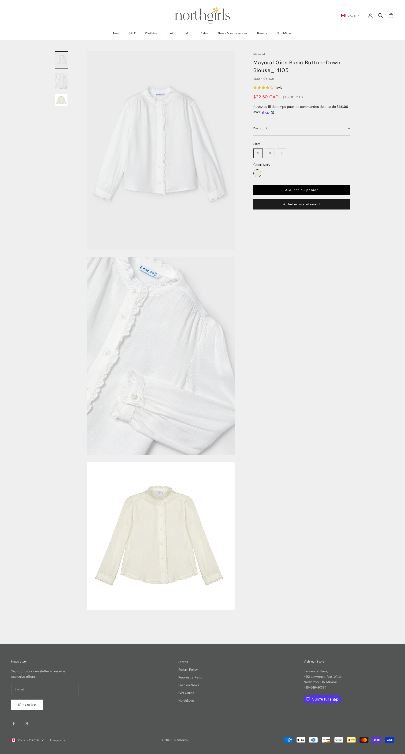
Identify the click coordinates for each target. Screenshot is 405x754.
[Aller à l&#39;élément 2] (61, 81)
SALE (132, 33)
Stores (183, 662)
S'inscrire (27, 705)
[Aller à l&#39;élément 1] (61, 60)
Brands (262, 33)
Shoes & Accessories (233, 33)
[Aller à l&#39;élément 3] (61, 100)
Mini (188, 33)
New (116, 33)
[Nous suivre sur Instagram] (25, 723)
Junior (171, 33)
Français (55, 740)
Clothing (151, 33)
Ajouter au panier (301, 190)
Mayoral (259, 54)
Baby (204, 33)
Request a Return (191, 677)
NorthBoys (284, 33)
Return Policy (188, 669)
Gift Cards (186, 693)
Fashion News (188, 685)
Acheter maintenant (301, 204)
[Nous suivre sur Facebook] (13, 723)
